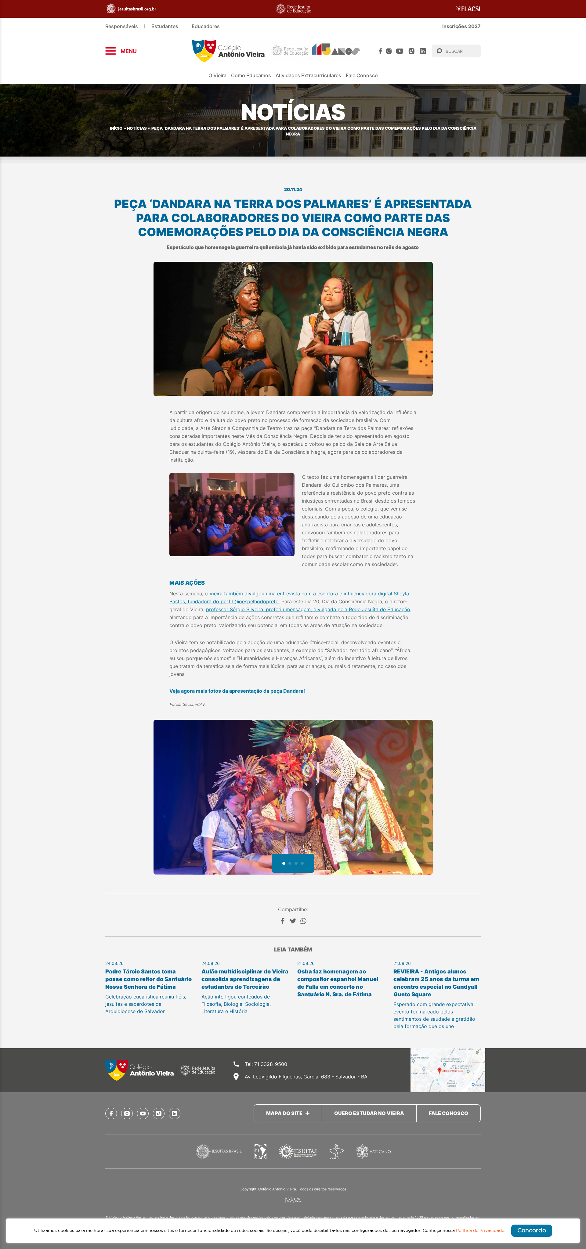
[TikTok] (411, 51)
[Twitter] (293, 921)
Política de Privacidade (480, 1231)
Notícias (137, 128)
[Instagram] (389, 51)
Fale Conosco (362, 75)
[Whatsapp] (303, 921)
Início (116, 128)
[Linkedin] (423, 51)
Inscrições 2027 (461, 26)
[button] (283, 863)
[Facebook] (380, 51)
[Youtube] (399, 51)
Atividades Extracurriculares (308, 75)
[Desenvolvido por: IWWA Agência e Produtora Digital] (293, 1200)
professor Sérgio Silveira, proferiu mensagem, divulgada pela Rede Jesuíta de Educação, (308, 609)
